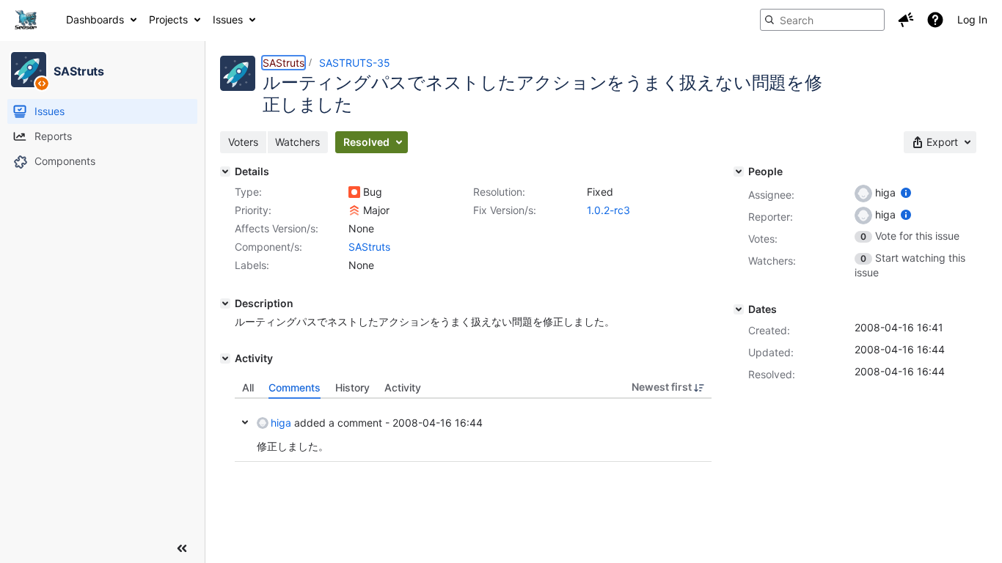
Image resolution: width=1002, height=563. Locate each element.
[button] (906, 20)
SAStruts (283, 62)
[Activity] (225, 358)
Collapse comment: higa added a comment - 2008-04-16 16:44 (245, 422)
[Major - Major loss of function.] (354, 210)
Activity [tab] (402, 387)
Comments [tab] (294, 387)
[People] (739, 171)
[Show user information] (906, 192)
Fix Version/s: (504, 210)
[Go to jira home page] (25, 19)
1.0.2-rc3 (608, 210)
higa (281, 422)
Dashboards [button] (95, 19)
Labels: (252, 265)
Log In (972, 19)
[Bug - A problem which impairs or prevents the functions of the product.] (354, 192)
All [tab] (248, 387)
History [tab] (352, 387)
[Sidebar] (182, 548)
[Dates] (739, 309)
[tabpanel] (473, 430)
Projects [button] (168, 19)
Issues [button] (228, 19)
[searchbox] (822, 20)
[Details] (225, 171)
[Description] (225, 303)
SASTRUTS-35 (354, 62)
